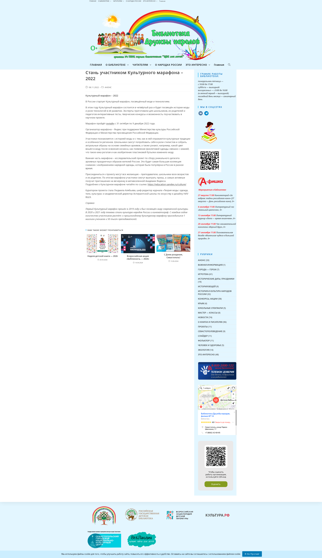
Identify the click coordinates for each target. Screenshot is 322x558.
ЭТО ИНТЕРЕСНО (149, 1)
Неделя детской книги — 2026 (102, 256)
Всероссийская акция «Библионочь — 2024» (138, 257)
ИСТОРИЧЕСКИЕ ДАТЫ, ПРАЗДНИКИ (216, 278)
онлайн (110, 123)
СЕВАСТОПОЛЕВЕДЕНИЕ (210, 331)
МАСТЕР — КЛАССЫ (207, 312)
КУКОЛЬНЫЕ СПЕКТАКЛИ (210, 308)
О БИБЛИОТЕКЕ (104, 1)
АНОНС (108, 87)
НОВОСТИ (203, 317)
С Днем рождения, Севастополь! (173, 256)
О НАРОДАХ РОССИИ (133, 1)
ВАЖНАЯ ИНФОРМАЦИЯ (210, 264)
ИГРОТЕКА (203, 274)
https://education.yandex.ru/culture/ (167, 184)
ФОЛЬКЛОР (204, 340)
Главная (162, 1)
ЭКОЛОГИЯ (203, 350)
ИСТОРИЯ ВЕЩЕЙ (207, 286)
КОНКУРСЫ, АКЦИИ (208, 298)
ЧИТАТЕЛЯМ (118, 1)
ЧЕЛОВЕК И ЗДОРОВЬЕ (209, 345)
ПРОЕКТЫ (203, 326)
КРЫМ (201, 303)
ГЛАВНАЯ (92, 1)
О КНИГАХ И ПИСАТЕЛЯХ (210, 322)
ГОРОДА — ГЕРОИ (207, 269)
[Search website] (229, 64)
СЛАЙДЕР (203, 336)
